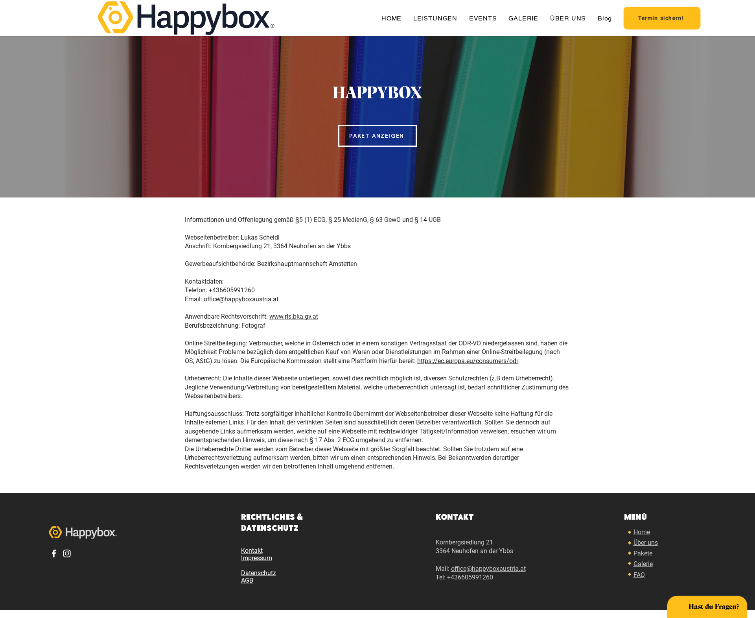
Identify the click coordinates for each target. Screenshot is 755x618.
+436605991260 (470, 577)
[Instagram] (67, 553)
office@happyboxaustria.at (488, 568)
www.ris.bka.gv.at (293, 316)
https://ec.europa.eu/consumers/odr (467, 361)
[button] (485, 18)
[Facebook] (54, 553)
